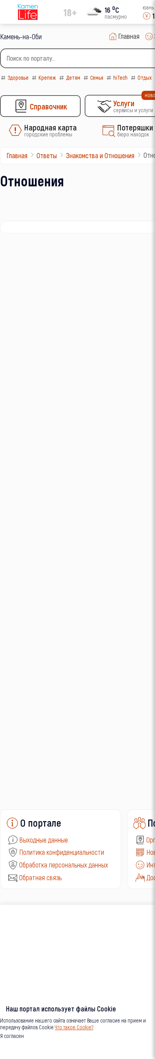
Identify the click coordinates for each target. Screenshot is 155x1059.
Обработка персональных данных (63, 864)
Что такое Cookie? (74, 1027)
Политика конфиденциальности (61, 852)
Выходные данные (43, 839)
